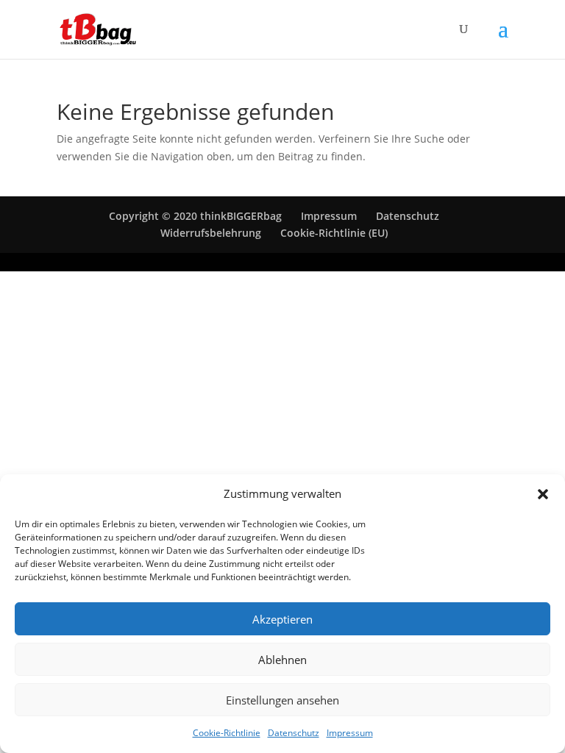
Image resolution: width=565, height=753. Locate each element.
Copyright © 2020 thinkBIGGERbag (195, 216)
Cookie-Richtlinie (226, 733)
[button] (543, 494)
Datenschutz (293, 733)
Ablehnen (282, 659)
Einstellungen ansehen (282, 700)
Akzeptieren (282, 619)
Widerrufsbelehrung (210, 233)
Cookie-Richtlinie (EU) (334, 233)
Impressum (350, 733)
